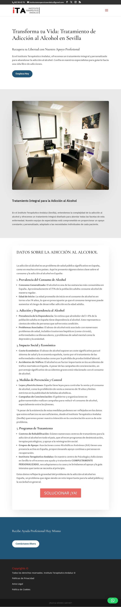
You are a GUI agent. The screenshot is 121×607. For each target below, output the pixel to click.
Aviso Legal (17, 583)
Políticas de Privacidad (23, 578)
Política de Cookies (21, 589)
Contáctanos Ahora (26, 543)
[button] (112, 600)
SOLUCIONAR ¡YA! (60, 493)
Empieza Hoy (22, 73)
